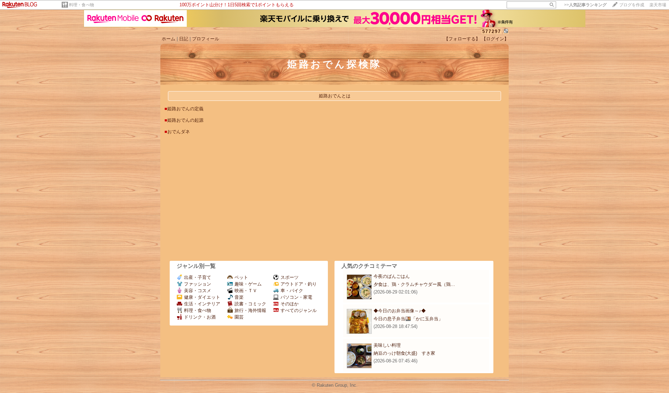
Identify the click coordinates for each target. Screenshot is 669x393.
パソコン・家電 (296, 297)
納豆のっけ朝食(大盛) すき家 (404, 353)
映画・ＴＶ (245, 290)
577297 (491, 31)
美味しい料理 (387, 345)
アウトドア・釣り (298, 284)
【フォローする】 (462, 38)
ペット (241, 277)
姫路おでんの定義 (185, 108)
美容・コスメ (197, 290)
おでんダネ (178, 131)
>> (585, 4)
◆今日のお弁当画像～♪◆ (400, 310)
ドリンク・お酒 (200, 317)
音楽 (239, 297)
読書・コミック (250, 303)
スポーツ (289, 277)
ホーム (168, 38)
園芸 (239, 317)
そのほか (289, 303)
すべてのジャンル (298, 310)
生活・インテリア (202, 303)
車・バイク (291, 290)
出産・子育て (197, 277)
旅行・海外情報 (250, 310)
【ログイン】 (495, 38)
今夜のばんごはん (392, 276)
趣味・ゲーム (248, 284)
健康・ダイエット (202, 297)
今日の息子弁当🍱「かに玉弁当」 (408, 318)
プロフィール (205, 38)
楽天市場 (657, 4)
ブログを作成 (631, 4)
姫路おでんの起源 (185, 120)
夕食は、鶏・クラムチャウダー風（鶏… (414, 284)
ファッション (197, 284)
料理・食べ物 (81, 4)
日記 (183, 38)
